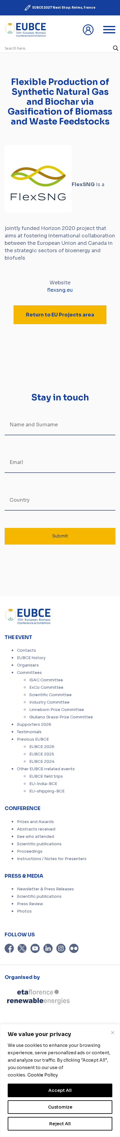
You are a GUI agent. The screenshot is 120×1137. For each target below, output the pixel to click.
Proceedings (29, 851)
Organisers (28, 665)
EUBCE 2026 (41, 746)
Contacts (26, 650)
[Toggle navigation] (109, 29)
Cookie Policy (42, 1075)
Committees (29, 672)
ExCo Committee (46, 687)
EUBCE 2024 (41, 761)
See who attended (35, 836)
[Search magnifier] (115, 48)
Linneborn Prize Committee (56, 709)
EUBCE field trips (46, 776)
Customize (60, 1107)
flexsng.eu (60, 290)
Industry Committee (49, 702)
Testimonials (29, 731)
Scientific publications (39, 844)
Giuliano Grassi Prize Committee (61, 717)
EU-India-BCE (43, 783)
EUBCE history (31, 657)
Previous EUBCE (33, 739)
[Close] (112, 1032)
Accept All (60, 1090)
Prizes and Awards (35, 821)
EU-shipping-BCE (47, 791)
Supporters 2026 (34, 724)
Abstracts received (36, 829)
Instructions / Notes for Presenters (51, 858)
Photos (24, 911)
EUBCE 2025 (41, 754)
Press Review (30, 903)
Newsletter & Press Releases (45, 889)
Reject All (60, 1124)
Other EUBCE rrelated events (46, 769)
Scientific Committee (50, 694)
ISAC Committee (46, 680)
